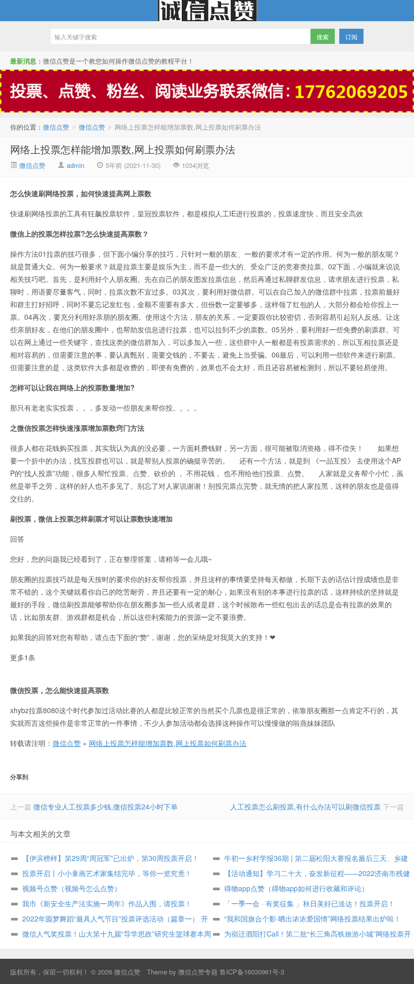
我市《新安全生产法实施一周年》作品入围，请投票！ (107, 903)
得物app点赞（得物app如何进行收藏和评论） (296, 888)
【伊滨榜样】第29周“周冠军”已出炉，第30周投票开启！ (110, 858)
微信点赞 (207, 10)
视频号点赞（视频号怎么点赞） (71, 888)
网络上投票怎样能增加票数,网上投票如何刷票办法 (122, 149)
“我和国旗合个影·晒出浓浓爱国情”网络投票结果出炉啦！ (312, 918)
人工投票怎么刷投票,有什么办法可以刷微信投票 (305, 806)
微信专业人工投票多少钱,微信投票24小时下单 (105, 806)
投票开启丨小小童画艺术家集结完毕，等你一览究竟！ (107, 873)
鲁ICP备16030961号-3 (252, 971)
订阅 (351, 36)
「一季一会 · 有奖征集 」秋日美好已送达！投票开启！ (309, 903)
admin (75, 165)
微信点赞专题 (198, 971)
